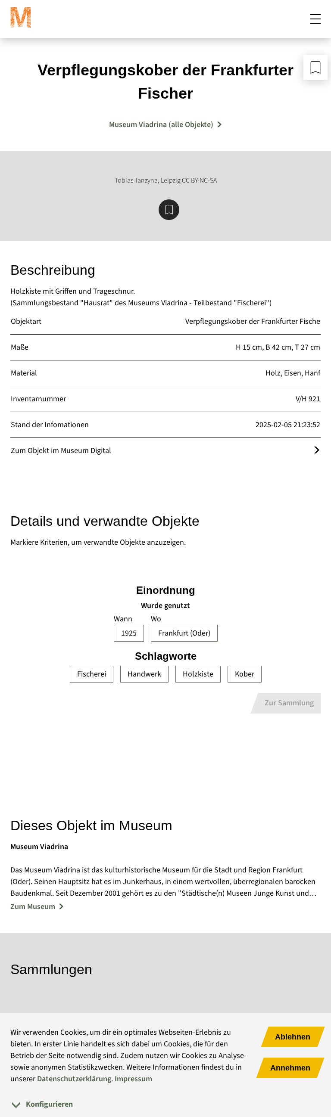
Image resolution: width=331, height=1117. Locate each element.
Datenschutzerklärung (74, 1079)
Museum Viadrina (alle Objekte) (161, 124)
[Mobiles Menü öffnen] (315, 19)
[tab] (165, 1104)
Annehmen (290, 1068)
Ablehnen (292, 1037)
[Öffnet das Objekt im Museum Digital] (316, 450)
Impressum (133, 1079)
